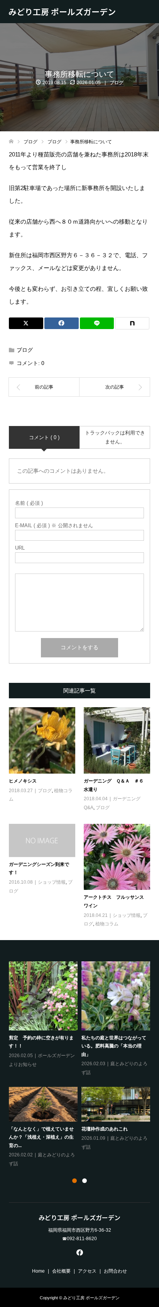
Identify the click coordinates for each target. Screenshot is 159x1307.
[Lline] (97, 323)
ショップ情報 (52, 882)
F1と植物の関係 (25, 1003)
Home (38, 1271)
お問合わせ (115, 1271)
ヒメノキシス (23, 781)
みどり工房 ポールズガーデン (62, 11)
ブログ (116, 82)
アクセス (87, 1271)
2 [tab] (84, 1180)
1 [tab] (74, 1180)
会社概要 (61, 1271)
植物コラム (106, 924)
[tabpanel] (81, 1052)
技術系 (27, 1021)
